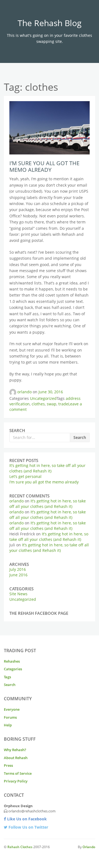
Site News (18, 593)
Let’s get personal (25, 476)
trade (63, 403)
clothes (38, 403)
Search (79, 437)
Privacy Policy (16, 781)
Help (8, 725)
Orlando (88, 847)
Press (8, 765)
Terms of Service (18, 773)
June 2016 (18, 574)
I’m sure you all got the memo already (44, 166)
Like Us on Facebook (26, 818)
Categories (13, 668)
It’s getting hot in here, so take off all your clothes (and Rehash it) (47, 468)
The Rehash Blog (49, 23)
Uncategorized (43, 398)
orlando (24, 391)
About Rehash (16, 757)
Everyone (12, 709)
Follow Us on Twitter (27, 827)
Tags (7, 676)
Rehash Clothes (19, 847)
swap (51, 403)
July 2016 (17, 569)
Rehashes (12, 661)
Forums (10, 717)
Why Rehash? (15, 749)
